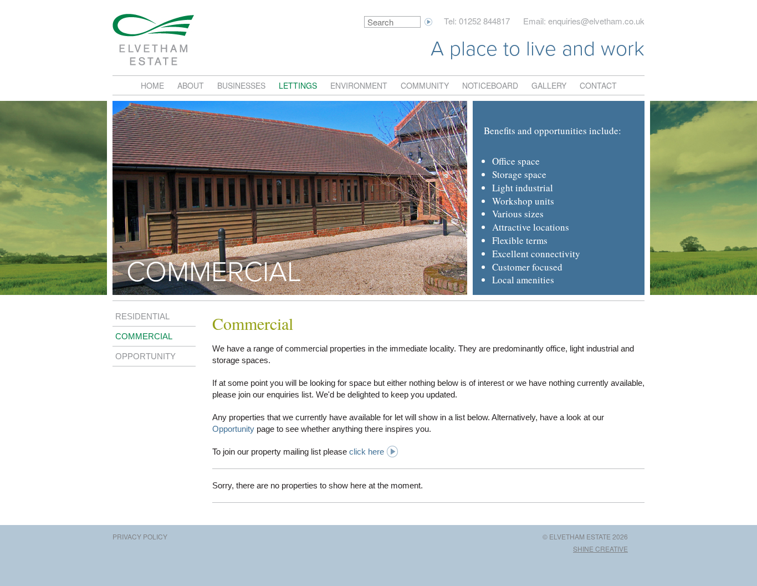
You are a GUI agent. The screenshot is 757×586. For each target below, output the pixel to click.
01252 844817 (484, 21)
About (190, 85)
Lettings (298, 85)
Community (425, 85)
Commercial (143, 336)
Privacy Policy (139, 536)
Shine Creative (600, 548)
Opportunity (145, 356)
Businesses (241, 85)
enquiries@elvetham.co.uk (596, 21)
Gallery (548, 85)
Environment (358, 85)
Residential (142, 316)
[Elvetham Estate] (153, 39)
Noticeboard (490, 85)
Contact (598, 85)
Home (152, 85)
